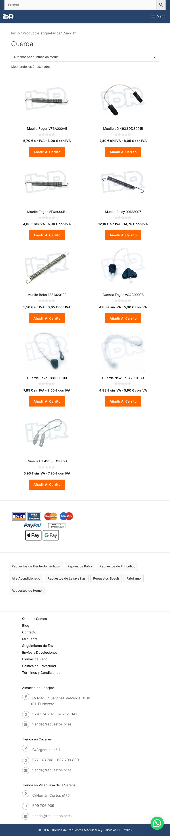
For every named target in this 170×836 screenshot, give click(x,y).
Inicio (15, 33)
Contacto (29, 632)
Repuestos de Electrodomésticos (36, 566)
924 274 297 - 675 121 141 (54, 714)
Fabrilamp (133, 578)
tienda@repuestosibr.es (51, 724)
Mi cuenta (29, 639)
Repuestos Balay (80, 566)
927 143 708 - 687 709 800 (55, 760)
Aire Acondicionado (26, 578)
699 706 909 (43, 805)
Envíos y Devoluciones (40, 652)
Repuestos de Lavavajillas (67, 578)
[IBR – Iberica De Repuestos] (8, 16)
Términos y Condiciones (41, 672)
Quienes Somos (34, 619)
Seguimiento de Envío (39, 646)
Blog (25, 625)
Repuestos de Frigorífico (117, 566)
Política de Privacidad (39, 666)
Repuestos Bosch (106, 578)
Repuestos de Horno (27, 590)
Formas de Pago (34, 659)
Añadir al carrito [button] (46, 152)
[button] (157, 823)
